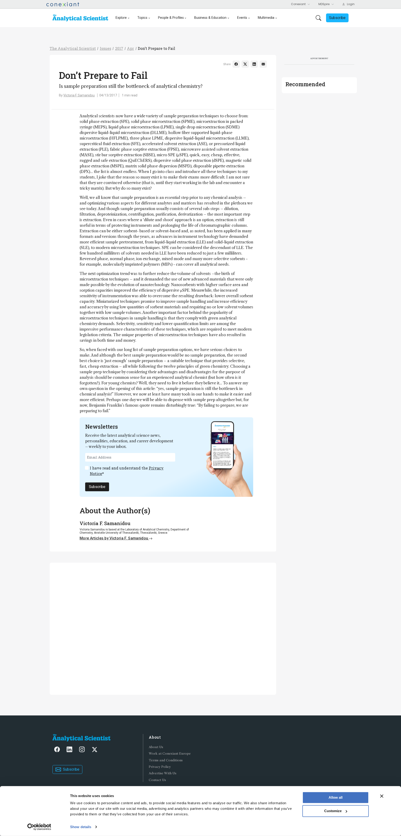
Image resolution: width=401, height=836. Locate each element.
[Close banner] (381, 796)
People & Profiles (171, 18)
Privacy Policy (160, 767)
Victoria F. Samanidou (79, 95)
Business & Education (210, 18)
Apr (130, 48)
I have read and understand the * (127, 471)
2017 (119, 48)
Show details (80, 827)
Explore (121, 18)
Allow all (336, 797)
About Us (156, 747)
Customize (333, 811)
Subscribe (97, 487)
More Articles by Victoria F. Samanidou (114, 538)
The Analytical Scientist (73, 48)
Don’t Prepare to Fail (156, 48)
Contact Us (157, 780)
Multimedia (266, 18)
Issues (105, 48)
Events (242, 18)
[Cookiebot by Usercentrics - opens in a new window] (39, 826)
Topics (142, 18)
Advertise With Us (162, 773)
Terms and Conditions (166, 760)
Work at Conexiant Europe (170, 754)
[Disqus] (163, 628)
